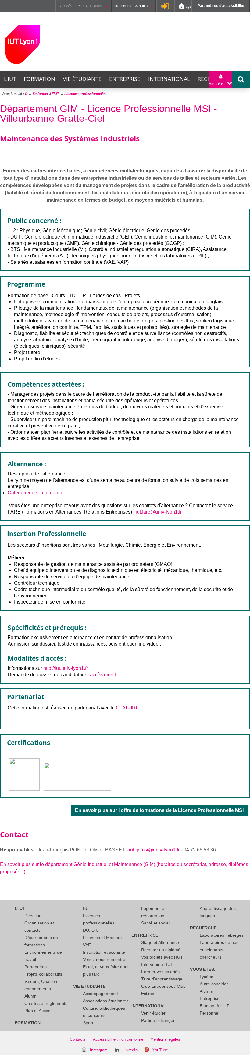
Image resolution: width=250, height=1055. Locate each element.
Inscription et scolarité (104, 952)
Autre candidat (214, 983)
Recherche (203, 927)
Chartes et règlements (45, 1003)
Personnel (209, 1013)
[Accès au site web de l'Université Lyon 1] (188, 6)
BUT (87, 908)
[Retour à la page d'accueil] (22, 44)
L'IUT (10, 78)
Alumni (31, 996)
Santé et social (155, 923)
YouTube (160, 1050)
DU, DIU (91, 930)
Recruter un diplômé (160, 949)
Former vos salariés (160, 971)
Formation (39, 78)
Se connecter (165, 6)
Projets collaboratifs (43, 974)
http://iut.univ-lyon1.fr (65, 668)
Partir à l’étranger (158, 1020)
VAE (87, 944)
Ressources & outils (131, 6)
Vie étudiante (82, 78)
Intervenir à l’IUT (157, 964)
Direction (32, 915)
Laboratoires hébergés (222, 935)
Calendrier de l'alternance (35, 492)
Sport (88, 1022)
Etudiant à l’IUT (214, 1005)
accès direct (103, 674)
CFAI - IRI (126, 707)
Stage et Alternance (160, 942)
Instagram (99, 1050)
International (169, 78)
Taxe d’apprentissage (161, 979)
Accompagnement (100, 993)
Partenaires (35, 966)
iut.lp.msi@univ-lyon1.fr (154, 849)
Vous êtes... (204, 969)
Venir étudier (153, 1013)
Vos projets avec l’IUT (162, 957)
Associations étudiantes (105, 1000)
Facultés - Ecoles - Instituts (80, 6)
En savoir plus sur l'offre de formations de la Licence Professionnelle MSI (159, 810)
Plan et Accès (37, 1010)
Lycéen (206, 976)
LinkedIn (130, 1050)
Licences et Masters (102, 937)
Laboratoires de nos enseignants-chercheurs (219, 949)
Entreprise (124, 78)
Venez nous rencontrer (105, 959)
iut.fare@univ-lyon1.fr (158, 511)
